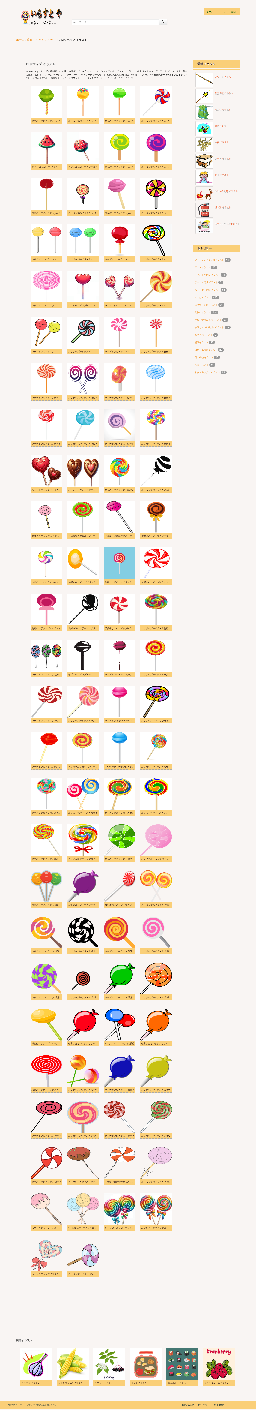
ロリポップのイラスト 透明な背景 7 (49, 951)
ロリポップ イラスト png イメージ (122, 720)
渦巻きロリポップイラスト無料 (47, 1089)
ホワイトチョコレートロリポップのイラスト (53, 1227)
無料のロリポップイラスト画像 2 (121, 582)
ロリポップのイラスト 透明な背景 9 (49, 904)
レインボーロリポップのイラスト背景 (160, 1227)
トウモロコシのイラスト (70, 1382)
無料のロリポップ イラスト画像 (84, 582)
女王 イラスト (222, 174)
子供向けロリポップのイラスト (84, 766)
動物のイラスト (203, 312)
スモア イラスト (223, 158)
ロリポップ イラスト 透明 (81, 1274)
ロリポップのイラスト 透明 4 (82, 1135)
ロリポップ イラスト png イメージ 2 (159, 720)
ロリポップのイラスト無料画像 (157, 628)
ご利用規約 (219, 1404)
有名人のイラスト (204, 334)
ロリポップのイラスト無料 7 (119, 397)
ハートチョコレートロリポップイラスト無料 (90, 489)
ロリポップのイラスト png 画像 (47, 720)
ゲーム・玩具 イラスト (206, 282)
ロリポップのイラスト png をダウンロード (126, 674)
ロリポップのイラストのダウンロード (50, 812)
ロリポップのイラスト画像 (154, 766)
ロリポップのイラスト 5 (43, 305)
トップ (222, 11)
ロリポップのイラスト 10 (153, 213)
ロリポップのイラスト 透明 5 (46, 1135)
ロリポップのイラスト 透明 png (157, 1181)
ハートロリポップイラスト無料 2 (84, 305)
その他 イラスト (203, 297)
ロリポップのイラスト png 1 (119, 213)
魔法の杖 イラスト (224, 93)
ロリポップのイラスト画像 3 (119, 812)
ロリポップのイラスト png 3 (45, 213)
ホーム (210, 11)
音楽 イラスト (202, 364)
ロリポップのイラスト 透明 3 (119, 1135)
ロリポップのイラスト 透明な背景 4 (49, 997)
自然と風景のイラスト (206, 349)
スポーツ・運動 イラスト (208, 289)
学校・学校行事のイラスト (208, 319)
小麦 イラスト (222, 142)
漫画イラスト (202, 342)
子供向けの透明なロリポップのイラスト (125, 1181)
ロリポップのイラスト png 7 (119, 120)
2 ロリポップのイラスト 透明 (119, 1043)
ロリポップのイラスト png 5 (119, 166)
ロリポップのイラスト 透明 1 (46, 1181)
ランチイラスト (139, 1382)
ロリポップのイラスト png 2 (82, 213)
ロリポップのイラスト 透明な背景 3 (86, 997)
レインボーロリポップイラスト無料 (123, 1227)
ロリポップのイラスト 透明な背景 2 (123, 997)
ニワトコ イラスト (103, 1382)
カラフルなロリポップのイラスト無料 (87, 858)
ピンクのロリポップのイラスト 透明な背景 (162, 858)
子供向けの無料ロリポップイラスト (86, 535)
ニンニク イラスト (30, 1382)
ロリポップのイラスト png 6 (155, 120)
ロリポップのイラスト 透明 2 (155, 1135)
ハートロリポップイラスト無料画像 (49, 489)
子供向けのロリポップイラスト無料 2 (123, 628)
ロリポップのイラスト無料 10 (156, 351)
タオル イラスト (223, 109)
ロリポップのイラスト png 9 (45, 120)
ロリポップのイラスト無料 (44, 858)
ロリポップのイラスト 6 (153, 259)
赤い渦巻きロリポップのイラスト (121, 904)
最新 (233, 11)
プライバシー (204, 1404)
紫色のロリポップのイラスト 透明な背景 (88, 904)
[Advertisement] (84, 49)
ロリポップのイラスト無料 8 (82, 397)
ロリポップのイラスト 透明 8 (82, 1089)
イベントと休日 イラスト (208, 274)
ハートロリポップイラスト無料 (47, 1274)
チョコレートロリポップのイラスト (86, 1181)
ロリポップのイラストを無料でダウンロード (53, 582)
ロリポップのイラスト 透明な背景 (158, 997)
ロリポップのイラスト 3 (43, 351)
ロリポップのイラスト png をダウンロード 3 (90, 720)
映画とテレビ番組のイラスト (210, 327)
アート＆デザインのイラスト (210, 259)
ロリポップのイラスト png (154, 812)
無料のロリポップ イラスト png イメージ (52, 535)
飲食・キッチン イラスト (43, 39)
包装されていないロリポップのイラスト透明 (90, 1043)
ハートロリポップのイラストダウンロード (126, 305)
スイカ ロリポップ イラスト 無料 (48, 166)
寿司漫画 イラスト (176, 1382)
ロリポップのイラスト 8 (80, 259)
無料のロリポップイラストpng (156, 582)
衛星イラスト (221, 126)
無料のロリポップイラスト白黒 (84, 674)
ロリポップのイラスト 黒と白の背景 (86, 951)
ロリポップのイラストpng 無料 (46, 766)
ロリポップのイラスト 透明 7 (119, 1089)
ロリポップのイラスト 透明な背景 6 (123, 951)
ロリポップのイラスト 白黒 (155, 489)
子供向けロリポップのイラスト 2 (121, 766)
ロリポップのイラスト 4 (153, 305)
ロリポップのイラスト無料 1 (119, 489)
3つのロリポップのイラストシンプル (86, 1227)
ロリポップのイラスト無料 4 (82, 443)
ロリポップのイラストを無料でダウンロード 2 (54, 674)
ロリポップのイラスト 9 (43, 259)
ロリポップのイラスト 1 (117, 351)
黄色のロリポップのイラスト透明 (48, 1043)
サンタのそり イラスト (226, 191)
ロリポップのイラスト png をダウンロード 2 (163, 674)
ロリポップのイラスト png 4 (155, 166)
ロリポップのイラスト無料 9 (45, 397)
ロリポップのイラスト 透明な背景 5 (159, 951)
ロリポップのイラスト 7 (117, 259)
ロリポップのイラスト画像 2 (82, 812)
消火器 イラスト (223, 207)
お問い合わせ (188, 1404)
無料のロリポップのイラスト (46, 628)
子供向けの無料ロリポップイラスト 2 (123, 535)
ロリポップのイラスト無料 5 (45, 443)
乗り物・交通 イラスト (206, 304)
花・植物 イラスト (204, 357)
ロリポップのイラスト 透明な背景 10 (123, 858)
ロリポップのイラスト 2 (80, 351)
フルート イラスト (224, 77)
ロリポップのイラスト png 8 (82, 120)
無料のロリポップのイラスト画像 (158, 535)
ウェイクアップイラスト (227, 223)
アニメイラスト (203, 267)
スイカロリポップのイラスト (82, 166)
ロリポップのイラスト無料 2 (155, 443)
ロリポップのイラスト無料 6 (155, 397)
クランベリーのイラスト (216, 1382)
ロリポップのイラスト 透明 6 (155, 1089)
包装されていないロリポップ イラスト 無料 (163, 1043)
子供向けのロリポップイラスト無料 (86, 628)
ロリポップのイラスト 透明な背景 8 (159, 904)
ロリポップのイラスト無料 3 (119, 443)
